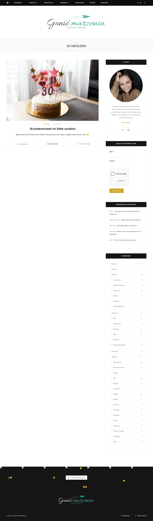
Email (112, 161)
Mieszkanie (117, 324)
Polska (115, 296)
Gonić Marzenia (22, 144)
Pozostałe (116, 301)
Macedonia (117, 290)
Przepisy (64, 2)
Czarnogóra (117, 280)
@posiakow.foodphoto (77, 477)
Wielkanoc (116, 436)
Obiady (115, 399)
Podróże (17, 2)
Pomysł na (48, 2)
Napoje (115, 394)
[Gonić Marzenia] (76, 22)
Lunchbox (116, 389)
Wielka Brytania (118, 306)
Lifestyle (32, 2)
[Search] (144, 3)
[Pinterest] (86, 144)
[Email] (89, 144)
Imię (111, 151)
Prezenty (116, 329)
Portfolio (79, 2)
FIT (114, 378)
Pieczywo (116, 404)
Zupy (115, 442)
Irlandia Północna (119, 285)
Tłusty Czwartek (118, 431)
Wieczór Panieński (119, 345)
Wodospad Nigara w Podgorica (131, 220)
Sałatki (115, 420)
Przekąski (116, 415)
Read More (126, 122)
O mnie (92, 2)
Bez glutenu (117, 362)
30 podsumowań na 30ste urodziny (53, 128)
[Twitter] (83, 144)
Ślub (114, 334)
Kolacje (115, 383)
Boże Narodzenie (118, 367)
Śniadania (116, 426)
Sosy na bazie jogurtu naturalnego (125, 240)
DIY (114, 318)
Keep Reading (52, 144)
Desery (115, 373)
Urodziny (116, 339)
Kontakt (104, 2)
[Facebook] (80, 144)
